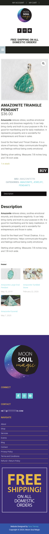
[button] (2, 49)
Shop (3, 429)
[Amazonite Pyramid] (10, 300)
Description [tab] (8, 194)
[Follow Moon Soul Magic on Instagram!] (24, 30)
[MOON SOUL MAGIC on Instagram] (24, 396)
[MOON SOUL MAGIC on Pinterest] (30, 396)
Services (4, 433)
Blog (3, 442)
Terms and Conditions (10, 456)
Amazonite (26, 182)
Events (4, 438)
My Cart (33, 3)
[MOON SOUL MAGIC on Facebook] (18, 396)
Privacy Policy (7, 452)
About (3, 424)
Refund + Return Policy (10, 461)
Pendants (24, 185)
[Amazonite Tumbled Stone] (33, 273)
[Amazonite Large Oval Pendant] (10, 273)
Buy (43, 170)
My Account (18, 3)
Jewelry (38, 182)
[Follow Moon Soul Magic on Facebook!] (19, 30)
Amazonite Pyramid (9, 311)
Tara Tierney (33, 526)
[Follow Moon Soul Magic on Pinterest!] (29, 30)
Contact (4, 447)
